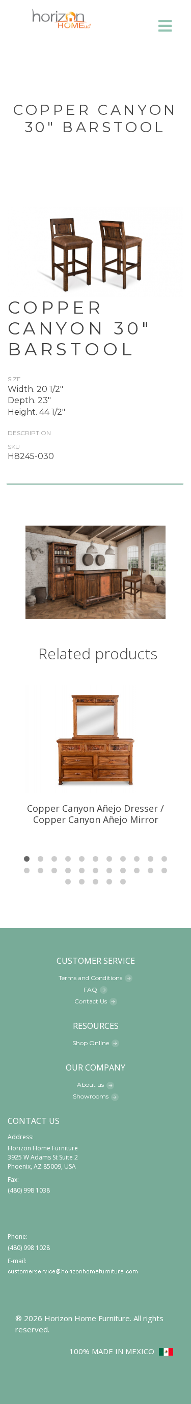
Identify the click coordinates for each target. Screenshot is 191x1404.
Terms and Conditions (90, 978)
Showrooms (90, 1096)
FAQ (90, 989)
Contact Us (90, 1001)
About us (90, 1084)
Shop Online (90, 1043)
